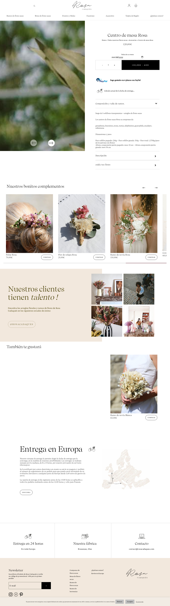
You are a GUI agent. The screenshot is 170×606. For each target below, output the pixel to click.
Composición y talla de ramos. (109, 103)
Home (104, 40)
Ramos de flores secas (15, 16)
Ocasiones (90, 16)
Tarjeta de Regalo (132, 16)
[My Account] (129, 6)
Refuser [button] (119, 602)
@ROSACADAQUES (21, 324)
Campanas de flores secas (75, 571)
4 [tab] (146, 264)
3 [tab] (105, 264)
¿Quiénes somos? (156, 16)
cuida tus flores (102, 164)
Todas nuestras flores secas (117, 40)
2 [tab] (64, 264)
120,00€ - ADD (140, 65)
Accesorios (110, 16)
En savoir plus (139, 602)
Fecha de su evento (127, 54)
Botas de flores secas (43, 16)
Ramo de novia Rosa (68, 254)
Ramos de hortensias (73, 590)
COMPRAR (47, 257)
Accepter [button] (130, 602)
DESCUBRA (26, 492)
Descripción (101, 155)
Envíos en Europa (97, 573)
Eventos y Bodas (68, 16)
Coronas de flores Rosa (121, 253)
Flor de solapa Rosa (15, 254)
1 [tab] (23, 264)
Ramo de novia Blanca (121, 415)
